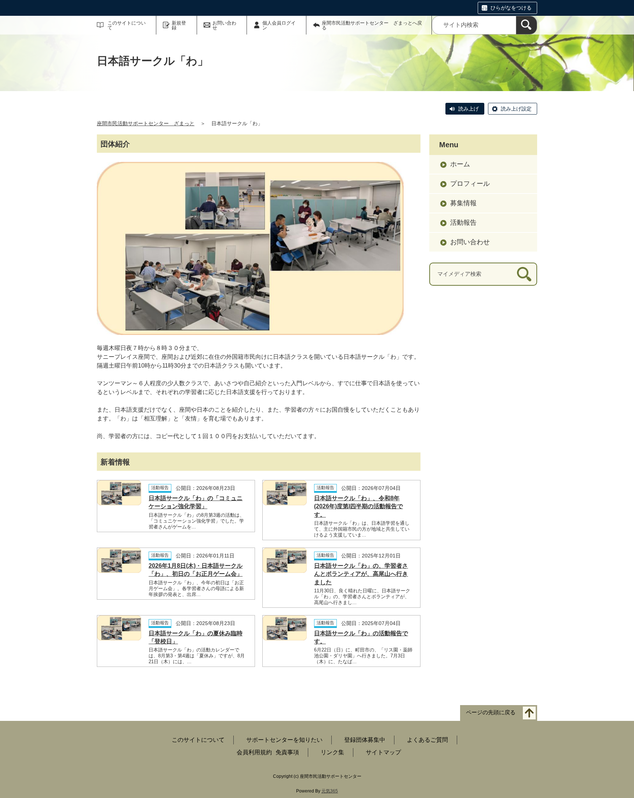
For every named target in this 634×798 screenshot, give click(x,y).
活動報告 (463, 222)
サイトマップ (383, 752)
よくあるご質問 (427, 740)
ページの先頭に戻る (490, 712)
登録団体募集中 (364, 740)
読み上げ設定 (516, 109)
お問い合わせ (224, 25)
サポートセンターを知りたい (284, 740)
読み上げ (468, 109)
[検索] (526, 25)
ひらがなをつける (511, 8)
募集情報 (463, 203)
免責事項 (287, 752)
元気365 (329, 791)
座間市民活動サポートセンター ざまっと (145, 123)
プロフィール (470, 183)
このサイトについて (127, 25)
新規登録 (179, 25)
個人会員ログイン (279, 25)
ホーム (460, 164)
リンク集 (332, 752)
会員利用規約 (254, 752)
